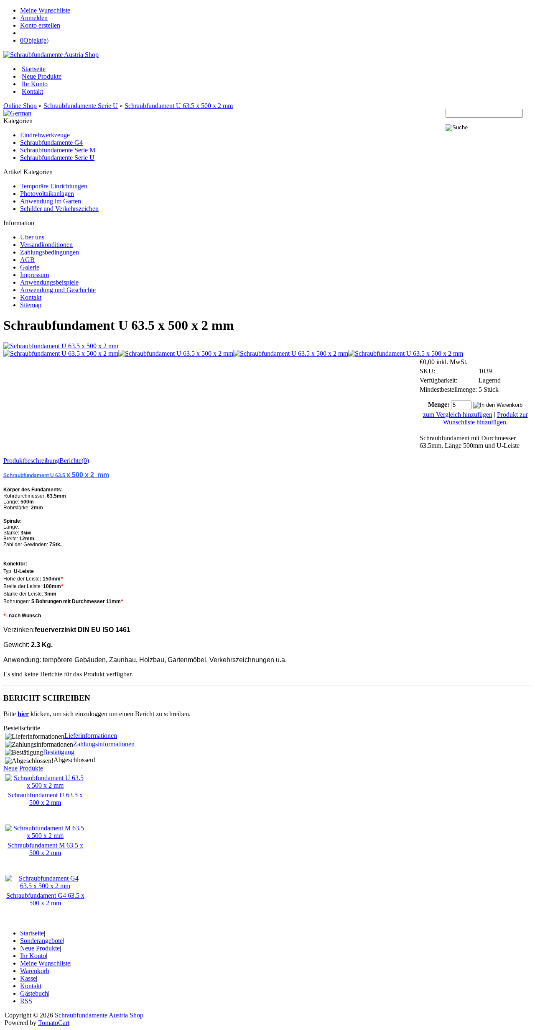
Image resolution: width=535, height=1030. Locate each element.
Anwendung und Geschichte (58, 289)
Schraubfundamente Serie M (57, 150)
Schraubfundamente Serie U (80, 105)
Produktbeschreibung (31, 460)
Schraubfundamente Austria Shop (99, 1015)
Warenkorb (34, 970)
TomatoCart (53, 1022)
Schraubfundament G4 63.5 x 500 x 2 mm (45, 899)
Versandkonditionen (46, 244)
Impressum (34, 274)
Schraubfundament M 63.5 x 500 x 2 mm (45, 849)
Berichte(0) (74, 460)
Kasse (28, 978)
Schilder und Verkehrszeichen (59, 208)
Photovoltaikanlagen (47, 193)
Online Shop (20, 105)
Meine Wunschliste (45, 10)
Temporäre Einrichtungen (53, 186)
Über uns (32, 237)
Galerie (29, 267)
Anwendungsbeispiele (49, 282)
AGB (27, 259)
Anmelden (34, 17)
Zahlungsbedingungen (49, 252)
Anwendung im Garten (50, 201)
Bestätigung (58, 751)
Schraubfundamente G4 (51, 142)
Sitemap (30, 304)
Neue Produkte (41, 76)
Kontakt (32, 91)
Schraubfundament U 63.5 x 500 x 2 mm (179, 105)
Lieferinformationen (90, 735)
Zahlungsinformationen (104, 743)
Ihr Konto (35, 83)
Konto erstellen (40, 25)
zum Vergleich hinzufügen (457, 414)
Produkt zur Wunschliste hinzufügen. (485, 418)
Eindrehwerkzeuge (45, 135)
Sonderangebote (41, 940)
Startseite (34, 68)
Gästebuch (34, 993)
